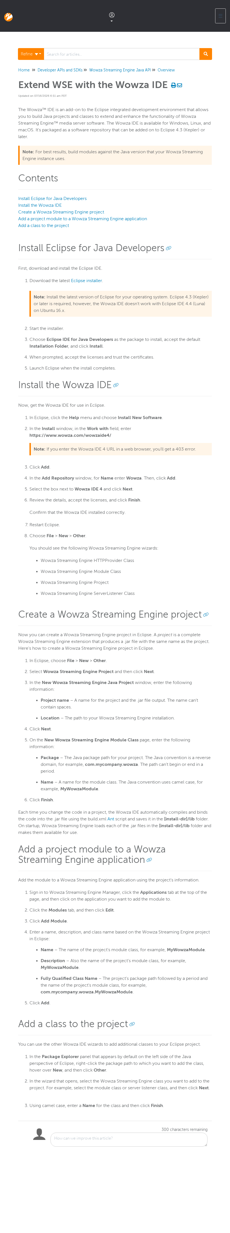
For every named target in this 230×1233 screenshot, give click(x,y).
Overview (166, 70)
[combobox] (121, 54)
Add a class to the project (43, 225)
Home (24, 70)
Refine (27, 54)
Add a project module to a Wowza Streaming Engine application (82, 218)
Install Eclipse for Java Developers (52, 198)
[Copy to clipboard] (168, 248)
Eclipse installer (86, 280)
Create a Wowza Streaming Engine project (61, 212)
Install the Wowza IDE (40, 205)
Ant (110, 819)
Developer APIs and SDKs (60, 70)
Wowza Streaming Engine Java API (120, 70)
